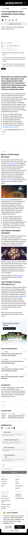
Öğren (16, 481)
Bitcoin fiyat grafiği (6, 199)
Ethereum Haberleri (6, 504)
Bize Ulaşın (3, 481)
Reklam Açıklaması (19, 498)
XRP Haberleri (4, 496)
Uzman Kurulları (19, 486)
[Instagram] (16, 20)
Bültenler (17, 488)
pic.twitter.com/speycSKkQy (11, 127)
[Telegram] (9, 20)
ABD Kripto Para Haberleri (5, 507)
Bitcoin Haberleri (5, 498)
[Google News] (14, 428)
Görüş (2, 8)
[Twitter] (6, 20)
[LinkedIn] (12, 20)
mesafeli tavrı (22, 296)
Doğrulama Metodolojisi (18, 495)
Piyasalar (7, 8)
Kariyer (3, 486)
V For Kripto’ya (9, 179)
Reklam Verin (4, 479)
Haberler (17, 479)
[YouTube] (2, 20)
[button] (14, 434)
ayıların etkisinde (12, 163)
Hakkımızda (4, 483)
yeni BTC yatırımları (18, 275)
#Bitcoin (5, 114)
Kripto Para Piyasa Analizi (5, 501)
